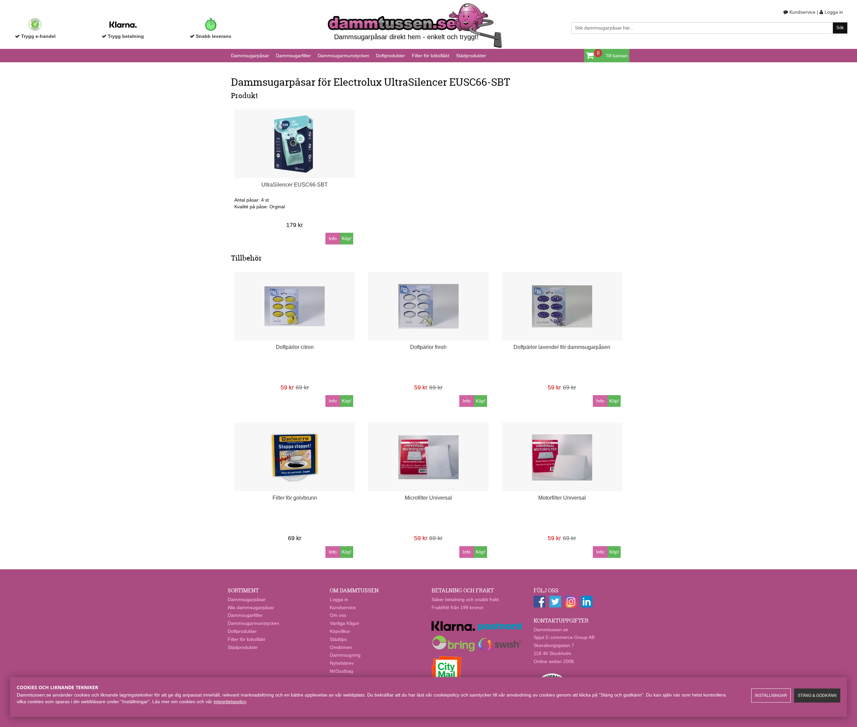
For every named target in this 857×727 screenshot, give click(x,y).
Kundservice (801, 12)
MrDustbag (341, 671)
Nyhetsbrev (342, 663)
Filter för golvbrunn (294, 498)
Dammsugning (345, 655)
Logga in (833, 12)
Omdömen (341, 647)
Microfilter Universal (428, 498)
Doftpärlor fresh (428, 347)
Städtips (338, 639)
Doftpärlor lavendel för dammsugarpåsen (562, 347)
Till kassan (617, 55)
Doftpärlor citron (295, 347)
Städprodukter (471, 55)
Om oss (338, 615)
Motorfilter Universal (562, 498)
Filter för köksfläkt (430, 55)
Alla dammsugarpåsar (251, 607)
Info (333, 238)
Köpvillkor (340, 631)
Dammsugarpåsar (250, 55)
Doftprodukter (390, 55)
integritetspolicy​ (230, 701)
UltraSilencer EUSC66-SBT (294, 185)
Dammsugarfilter (293, 55)
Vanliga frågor (344, 623)
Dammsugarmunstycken (343, 55)
